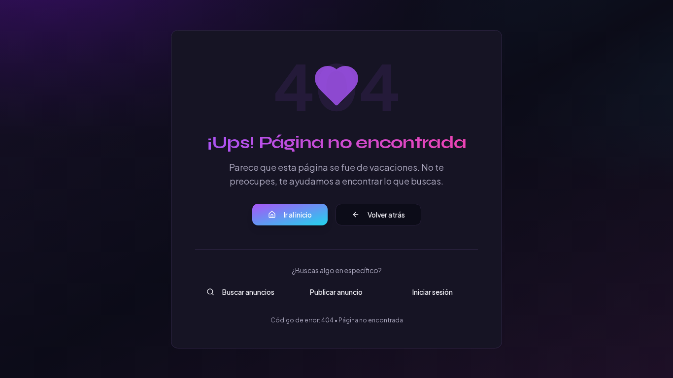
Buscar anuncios (248, 291)
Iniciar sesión (432, 291)
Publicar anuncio (336, 291)
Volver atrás (386, 214)
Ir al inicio (298, 214)
